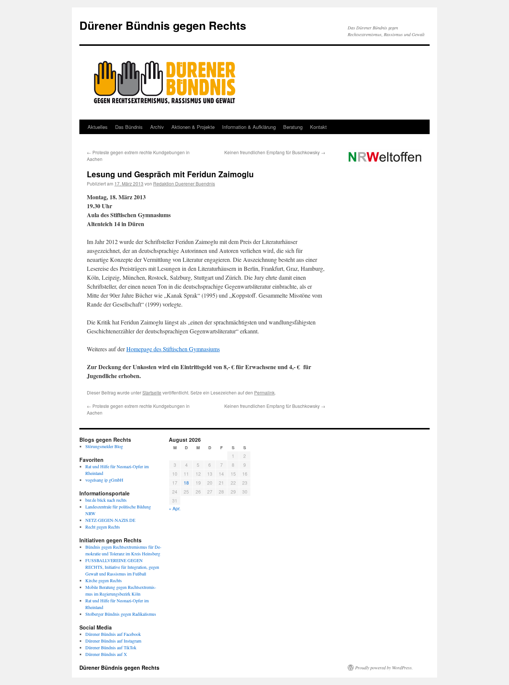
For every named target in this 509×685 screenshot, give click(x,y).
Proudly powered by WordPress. (384, 667)
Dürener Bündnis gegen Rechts (162, 25)
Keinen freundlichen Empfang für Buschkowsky (274, 152)
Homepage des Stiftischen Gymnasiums (173, 349)
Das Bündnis (129, 126)
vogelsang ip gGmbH (104, 480)
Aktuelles (98, 126)
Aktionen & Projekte (193, 126)
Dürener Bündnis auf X (106, 654)
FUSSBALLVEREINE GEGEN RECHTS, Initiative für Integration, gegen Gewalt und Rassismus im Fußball (122, 567)
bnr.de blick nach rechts (106, 500)
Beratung (293, 126)
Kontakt (318, 126)
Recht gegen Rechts (102, 527)
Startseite (151, 392)
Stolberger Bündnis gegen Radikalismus (120, 614)
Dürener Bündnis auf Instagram (113, 641)
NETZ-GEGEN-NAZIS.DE (110, 520)
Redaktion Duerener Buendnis (184, 183)
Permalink (264, 392)
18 (186, 482)
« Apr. (174, 508)
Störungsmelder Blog (104, 446)
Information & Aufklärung (249, 126)
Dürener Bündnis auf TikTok (110, 647)
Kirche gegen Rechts (103, 580)
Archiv (157, 126)
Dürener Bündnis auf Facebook (113, 634)
